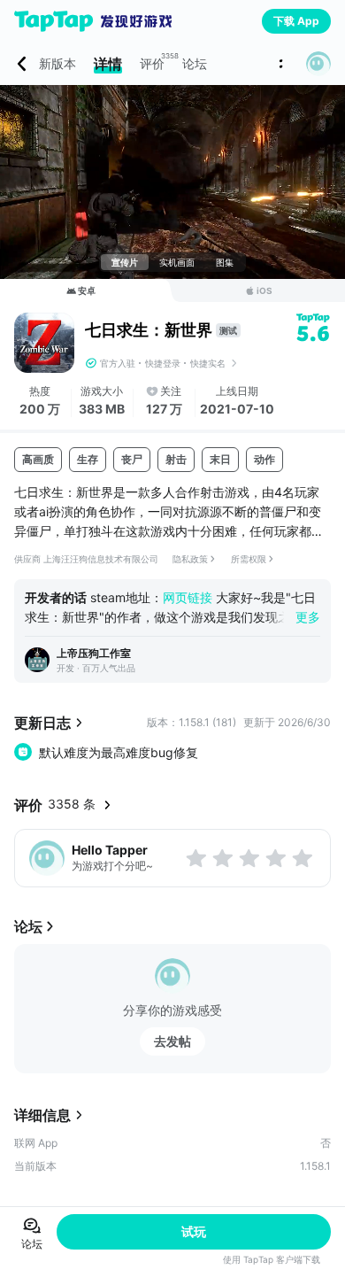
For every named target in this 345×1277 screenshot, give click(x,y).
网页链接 (187, 597)
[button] (318, 63)
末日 (220, 459)
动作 (264, 459)
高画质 (38, 459)
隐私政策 (190, 558)
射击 (176, 459)
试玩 (193, 1231)
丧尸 (131, 459)
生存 (87, 459)
